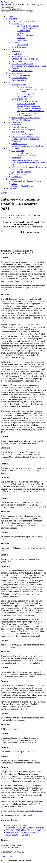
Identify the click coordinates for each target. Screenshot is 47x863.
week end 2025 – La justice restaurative (22, 832)
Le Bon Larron (7, 2)
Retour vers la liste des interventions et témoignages (22, 811)
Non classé (15, 215)
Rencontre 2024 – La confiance (19, 835)
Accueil (4, 215)
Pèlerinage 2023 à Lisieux (17, 825)
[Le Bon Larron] (4, 193)
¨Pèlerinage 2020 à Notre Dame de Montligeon (25, 830)
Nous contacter (7, 856)
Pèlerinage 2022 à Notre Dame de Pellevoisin (25, 828)
